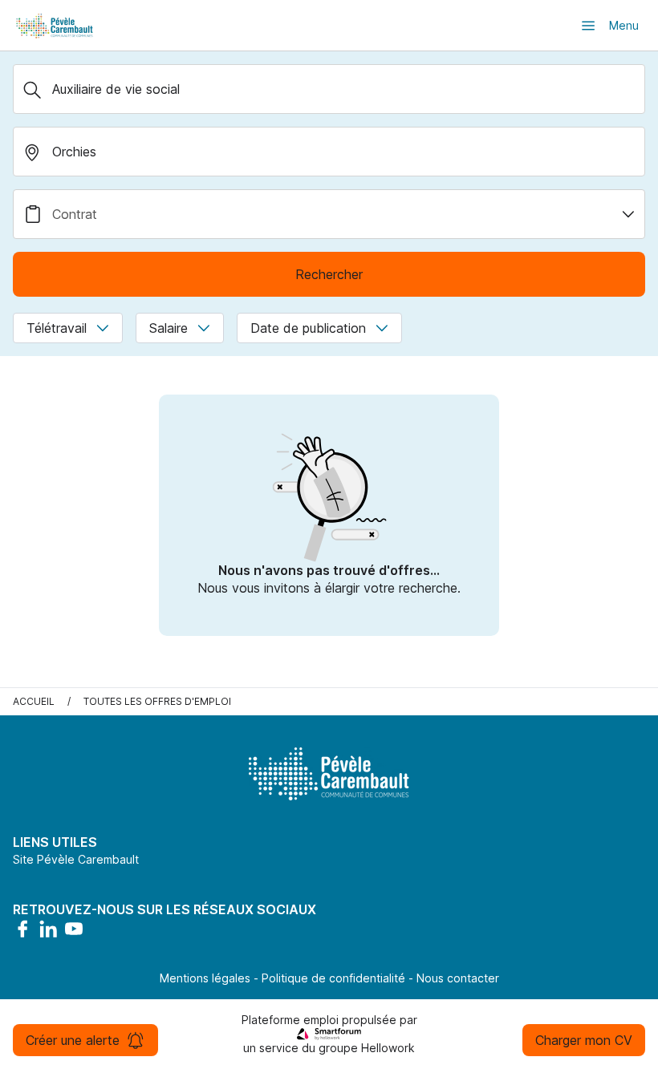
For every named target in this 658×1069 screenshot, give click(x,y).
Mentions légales (205, 978)
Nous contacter (457, 978)
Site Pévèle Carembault (76, 859)
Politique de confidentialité (333, 978)
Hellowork (388, 1048)
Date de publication (308, 328)
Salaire (168, 328)
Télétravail (56, 328)
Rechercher (329, 274)
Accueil (34, 701)
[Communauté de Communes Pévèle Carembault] (55, 25)
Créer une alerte (73, 1040)
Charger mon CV (583, 1040)
